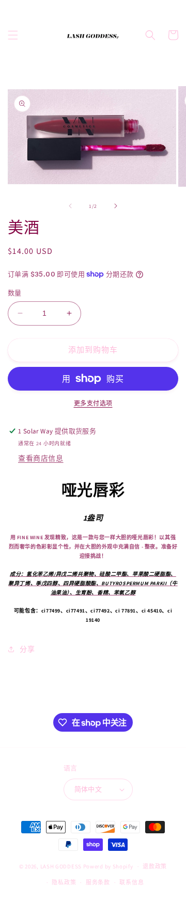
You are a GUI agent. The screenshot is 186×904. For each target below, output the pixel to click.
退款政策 (155, 866)
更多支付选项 (93, 403)
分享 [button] (27, 649)
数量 (15, 292)
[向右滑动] (115, 206)
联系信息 (131, 882)
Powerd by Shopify (108, 866)
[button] (13, 35)
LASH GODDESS (61, 866)
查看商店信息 (41, 458)
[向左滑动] (70, 206)
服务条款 (98, 882)
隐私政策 (64, 882)
